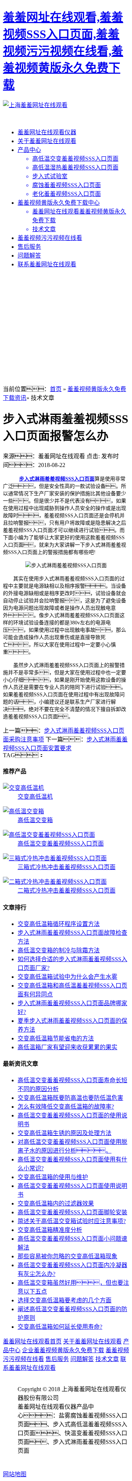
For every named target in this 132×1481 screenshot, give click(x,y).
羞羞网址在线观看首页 (32, 1341)
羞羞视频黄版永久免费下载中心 (59, 203)
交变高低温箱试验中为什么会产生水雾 (67, 977)
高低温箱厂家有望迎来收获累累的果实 (67, 1047)
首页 (56, 389)
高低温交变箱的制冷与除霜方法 (59, 950)
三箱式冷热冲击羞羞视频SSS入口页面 (66, 867)
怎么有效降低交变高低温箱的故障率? (66, 1107)
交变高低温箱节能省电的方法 (56, 1038)
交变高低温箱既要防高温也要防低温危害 (70, 1098)
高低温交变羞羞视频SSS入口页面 (61, 843)
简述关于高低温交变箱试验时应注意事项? (72, 1221)
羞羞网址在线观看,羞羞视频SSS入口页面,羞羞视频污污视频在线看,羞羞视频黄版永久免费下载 (63, 51)
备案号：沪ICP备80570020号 (63, 1459)
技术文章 (107, 1359)
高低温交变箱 (35, 820)
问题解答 (29, 255)
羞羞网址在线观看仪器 (47, 132)
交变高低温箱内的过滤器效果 (56, 1203)
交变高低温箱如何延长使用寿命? (60, 1327)
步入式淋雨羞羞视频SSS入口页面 (57, 479)
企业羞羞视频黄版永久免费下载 (63, 1350)
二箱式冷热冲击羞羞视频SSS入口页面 (66, 890)
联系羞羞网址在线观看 (47, 264)
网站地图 (14, 1474)
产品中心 (29, 150)
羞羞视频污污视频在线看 (50, 238)
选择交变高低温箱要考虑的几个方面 (64, 1300)
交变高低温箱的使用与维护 (53, 1177)
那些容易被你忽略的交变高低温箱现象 (67, 1256)
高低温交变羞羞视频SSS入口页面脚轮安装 (72, 1212)
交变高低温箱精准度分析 (50, 1230)
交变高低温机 (35, 797)
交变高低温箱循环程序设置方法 (59, 924)
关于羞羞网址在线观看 (47, 141)
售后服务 (29, 247)
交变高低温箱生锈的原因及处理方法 (64, 1133)
